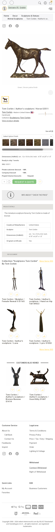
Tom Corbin (7, 112)
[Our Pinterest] (16, 27)
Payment (33, 443)
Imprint (5, 447)
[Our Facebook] (10, 27)
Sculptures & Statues (30, 16)
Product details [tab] (8, 206)
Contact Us (8, 439)
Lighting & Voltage (37, 451)
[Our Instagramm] (4, 27)
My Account (7, 488)
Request (31, 176)
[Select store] (4, 8)
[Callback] (4, 3)
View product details (10, 121)
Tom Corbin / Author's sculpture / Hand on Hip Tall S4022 (40, 301)
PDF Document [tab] (12, 254)
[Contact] (12, 3)
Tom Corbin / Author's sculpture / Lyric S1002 (40, 342)
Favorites (6, 492)
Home (6, 16)
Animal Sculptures (15, 19)
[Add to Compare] (17, 294)
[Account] (45, 3)
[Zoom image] (50, 92)
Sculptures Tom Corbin (20, 118)
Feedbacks (6, 443)
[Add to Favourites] (40, 181)
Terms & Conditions (37, 431)
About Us (6, 431)
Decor (15, 16)
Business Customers (38, 488)
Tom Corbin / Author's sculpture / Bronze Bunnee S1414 (15, 398)
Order (31, 447)
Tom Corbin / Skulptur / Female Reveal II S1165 (13, 300)
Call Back (7, 435)
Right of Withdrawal (37, 472)
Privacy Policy (35, 435)
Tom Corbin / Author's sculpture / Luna (12, 342)
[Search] (39, 3)
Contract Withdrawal (38, 468)
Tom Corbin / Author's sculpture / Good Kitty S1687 (39, 397)
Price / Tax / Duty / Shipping (41, 439)
